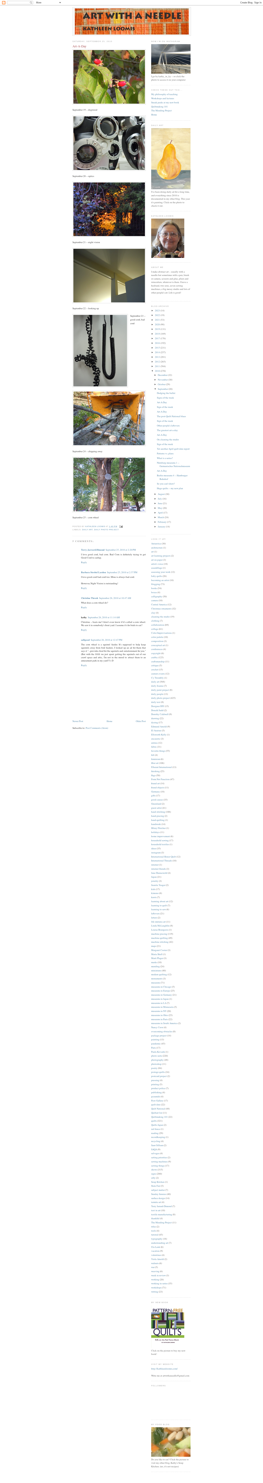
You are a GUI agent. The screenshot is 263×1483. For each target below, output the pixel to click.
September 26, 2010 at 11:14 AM (104, 617)
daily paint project (160, 689)
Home (109, 721)
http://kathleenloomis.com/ (164, 1368)
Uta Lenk (155, 1247)
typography (156, 1238)
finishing (155, 771)
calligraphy (156, 596)
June (160, 503)
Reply (84, 562)
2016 (157, 343)
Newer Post (77, 721)
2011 (157, 366)
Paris (153, 1047)
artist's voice (157, 563)
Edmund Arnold (159, 726)
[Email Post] (121, 526)
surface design (158, 1198)
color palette (157, 637)
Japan (154, 876)
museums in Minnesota (162, 1007)
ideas (153, 848)
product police (158, 1088)
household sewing (160, 840)
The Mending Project (161, 110)
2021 (157, 319)
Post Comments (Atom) (97, 728)
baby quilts (156, 576)
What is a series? (165, 458)
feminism (155, 759)
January (162, 526)
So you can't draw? (166, 483)
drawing (155, 718)
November (163, 379)
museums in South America (164, 1023)
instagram (156, 852)
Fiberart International (161, 767)
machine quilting (159, 938)
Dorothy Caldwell (160, 714)
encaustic (155, 738)
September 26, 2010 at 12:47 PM (106, 639)
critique (155, 665)
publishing (156, 1092)
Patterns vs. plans (165, 453)
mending (155, 966)
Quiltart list (156, 1112)
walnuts (155, 1263)
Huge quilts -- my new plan (170, 488)
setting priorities (159, 1157)
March (161, 517)
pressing (155, 1080)
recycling (155, 1141)
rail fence (155, 1129)
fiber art (155, 763)
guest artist (156, 807)
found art (155, 783)
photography (157, 1059)
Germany (155, 791)
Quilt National (158, 1108)
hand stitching (158, 811)
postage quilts (158, 1072)
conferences (157, 649)
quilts (154, 1120)
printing (155, 1084)
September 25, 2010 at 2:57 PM (122, 572)
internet (155, 864)
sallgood (85, 639)
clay (153, 612)
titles (153, 1226)
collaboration (157, 624)
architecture (157, 547)
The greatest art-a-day (167, 430)
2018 (157, 333)
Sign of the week (165, 407)
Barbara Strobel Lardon (93, 572)
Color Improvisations (161, 632)
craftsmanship (158, 661)
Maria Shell (156, 954)
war (153, 1267)
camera (154, 600)
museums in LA (158, 1003)
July (160, 498)
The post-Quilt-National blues (171, 416)
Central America (159, 604)
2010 (157, 370)
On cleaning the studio (168, 439)
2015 (157, 347)
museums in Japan (160, 998)
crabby (154, 657)
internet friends (158, 868)
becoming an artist (160, 580)
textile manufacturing (161, 1214)
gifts (153, 795)
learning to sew (158, 909)
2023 (157, 310)
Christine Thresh (89, 598)
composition (157, 641)
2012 (157, 361)
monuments (156, 978)
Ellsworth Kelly (158, 734)
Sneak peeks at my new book (165, 102)
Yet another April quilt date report (173, 448)
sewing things (158, 1165)
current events (158, 673)
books (154, 588)
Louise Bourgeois (159, 929)
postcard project (159, 1076)
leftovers (155, 913)
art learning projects (161, 555)
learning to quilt (159, 905)
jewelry (154, 881)
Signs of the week (165, 397)
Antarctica (156, 543)
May (160, 508)
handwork (156, 824)
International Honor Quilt (163, 856)
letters (154, 917)
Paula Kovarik (158, 1051)
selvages (155, 1153)
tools (153, 1230)
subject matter (158, 1190)
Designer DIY (157, 706)
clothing (155, 620)
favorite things (158, 750)
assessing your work (160, 572)
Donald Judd (157, 710)
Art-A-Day (162, 402)
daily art (87, 530)
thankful (155, 1218)
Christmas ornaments (161, 608)
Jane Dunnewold (159, 872)
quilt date (155, 1104)
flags (153, 775)
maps (153, 946)
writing (154, 1291)
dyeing (154, 722)
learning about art (159, 901)
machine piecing (159, 933)
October (162, 384)
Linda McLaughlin (160, 925)
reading (155, 1133)
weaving (155, 1271)
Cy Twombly (157, 677)
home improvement (160, 836)
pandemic (156, 1043)
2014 (157, 352)
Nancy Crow (157, 1027)
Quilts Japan (157, 1124)
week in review (158, 1275)
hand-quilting (158, 820)
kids (153, 889)
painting (155, 1039)
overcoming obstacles (161, 1031)
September (163, 388)
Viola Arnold (157, 1259)
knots (154, 897)
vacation (155, 1250)
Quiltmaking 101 (159, 106)
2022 (157, 315)
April (160, 512)
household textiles (160, 844)
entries (154, 742)
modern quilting (159, 974)
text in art (155, 1210)
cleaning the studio (160, 616)
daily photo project (106, 530)
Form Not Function (160, 779)
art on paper (157, 559)
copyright (156, 653)
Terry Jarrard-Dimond (92, 549)
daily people (157, 694)
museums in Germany (161, 994)
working (155, 1279)
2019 (157, 329)
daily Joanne (157, 685)
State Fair (155, 1185)
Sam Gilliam (157, 1145)
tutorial (154, 1234)
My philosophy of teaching (164, 94)
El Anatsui (156, 730)
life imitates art (158, 921)
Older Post (141, 721)
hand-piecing (157, 815)
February (162, 521)
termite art (156, 1202)
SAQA (154, 1149)
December (163, 375)
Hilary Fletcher (158, 828)
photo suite (156, 1055)
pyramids (155, 1096)
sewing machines (159, 1161)
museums (155, 982)
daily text (155, 702)
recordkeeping (158, 1137)
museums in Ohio (159, 1015)
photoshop (156, 1064)
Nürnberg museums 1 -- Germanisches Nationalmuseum (173, 464)
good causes (157, 799)
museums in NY (158, 1011)
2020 (157, 324)
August (161, 494)
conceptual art (158, 645)
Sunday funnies (158, 1194)
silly (153, 1177)
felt (152, 755)
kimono (155, 893)
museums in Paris (159, 1019)
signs (153, 1173)
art (152, 551)
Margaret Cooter (159, 950)
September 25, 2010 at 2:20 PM (121, 549)
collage (154, 629)
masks (154, 962)
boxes (154, 592)
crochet (154, 669)
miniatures (156, 970)
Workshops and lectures (162, 98)
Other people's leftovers (168, 425)
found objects (157, 787)
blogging (155, 584)
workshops (156, 1287)
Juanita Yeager (158, 885)
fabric (154, 746)
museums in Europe (160, 990)
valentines (156, 1255)
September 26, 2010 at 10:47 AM (115, 598)
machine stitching (160, 941)
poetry (154, 1068)
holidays (155, 832)
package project (159, 1035)
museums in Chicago (161, 986)
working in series (159, 1283)
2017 (157, 338)
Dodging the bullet (166, 393)
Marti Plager (157, 958)
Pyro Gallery (157, 1100)
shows (154, 1169)
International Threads (161, 860)
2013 (157, 357)
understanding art (159, 1242)
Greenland (156, 803)
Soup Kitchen (157, 1181)
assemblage (156, 567)
